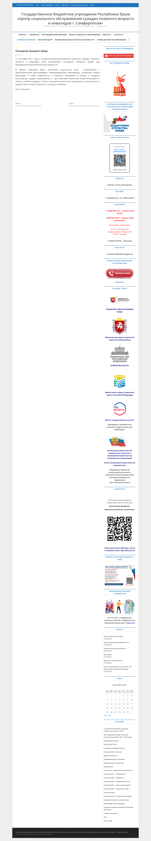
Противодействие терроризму (114, 803)
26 (111, 712)
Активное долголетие (26, 40)
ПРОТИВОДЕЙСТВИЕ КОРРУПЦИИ (54, 34)
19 (111, 708)
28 (119, 712)
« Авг (105, 715)
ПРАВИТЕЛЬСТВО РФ (120, 365)
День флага (108, 654)
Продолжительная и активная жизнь (116, 800)
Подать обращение (47, 5)
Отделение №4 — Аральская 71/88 (116, 789)
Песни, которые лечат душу (113, 636)
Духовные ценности (111, 755)
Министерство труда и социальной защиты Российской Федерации (119, 394)
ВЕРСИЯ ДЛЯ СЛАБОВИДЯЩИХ (120, 56)
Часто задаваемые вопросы (79, 5)
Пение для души (109, 792)
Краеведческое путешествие (114, 763)
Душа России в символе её (113, 660)
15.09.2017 (20, 55)
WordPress (35, 834)
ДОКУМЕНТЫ (34, 34)
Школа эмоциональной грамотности (116, 642)
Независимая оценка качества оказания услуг (75, 40)
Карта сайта (65, 5)
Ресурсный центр (45, 40)
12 (111, 704)
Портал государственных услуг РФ (119, 420)
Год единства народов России (114, 748)
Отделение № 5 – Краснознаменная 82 (117, 785)
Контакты (118, 34)
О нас (37, 5)
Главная (21, 34)
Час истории (108, 821)
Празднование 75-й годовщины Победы (118, 796)
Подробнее (119, 282)
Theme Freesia (28, 834)
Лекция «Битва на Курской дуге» (115, 648)
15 (123, 704)
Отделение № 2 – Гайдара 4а (114, 778)
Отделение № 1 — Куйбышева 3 (115, 774)
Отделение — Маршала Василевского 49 (118, 770)
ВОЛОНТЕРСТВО (110, 744)
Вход (91, 5)
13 (115, 704)
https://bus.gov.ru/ (128, 550)
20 (115, 708)
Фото (17, 47)
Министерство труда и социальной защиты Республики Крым (119, 339)
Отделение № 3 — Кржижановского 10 (117, 781)
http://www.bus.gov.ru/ (122, 482)
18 (107, 708)
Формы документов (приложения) (111, 40)
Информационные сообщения (114, 759)
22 (123, 708)
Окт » (110, 715)
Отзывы (57, 5)
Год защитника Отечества (113, 752)
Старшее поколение (111, 813)
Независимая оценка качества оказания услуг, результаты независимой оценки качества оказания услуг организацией (119, 454)
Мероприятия (108, 767)
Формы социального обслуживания (84, 34)
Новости (106, 34)
